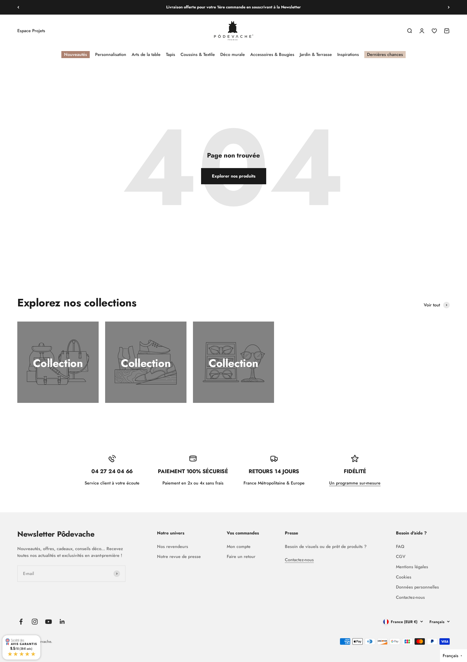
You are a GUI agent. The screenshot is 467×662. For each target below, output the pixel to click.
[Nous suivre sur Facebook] (21, 621)
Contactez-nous (299, 560)
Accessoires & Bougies (272, 54)
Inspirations (348, 54)
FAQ (400, 546)
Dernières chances (385, 54)
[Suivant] (449, 7)
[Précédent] (18, 7)
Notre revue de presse (179, 556)
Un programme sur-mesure (355, 483)
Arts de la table (146, 54)
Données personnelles (417, 587)
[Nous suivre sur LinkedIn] (62, 621)
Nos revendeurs (172, 546)
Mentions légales (412, 567)
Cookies (403, 577)
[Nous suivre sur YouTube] (48, 621)
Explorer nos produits (233, 176)
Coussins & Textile (198, 54)
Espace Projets (31, 31)
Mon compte (239, 546)
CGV (400, 556)
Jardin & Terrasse (316, 54)
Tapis (170, 54)
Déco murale (232, 54)
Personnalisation (110, 54)
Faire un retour (241, 556)
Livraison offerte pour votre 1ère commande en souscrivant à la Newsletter (233, 7)
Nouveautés (75, 54)
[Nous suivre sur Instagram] (34, 621)
